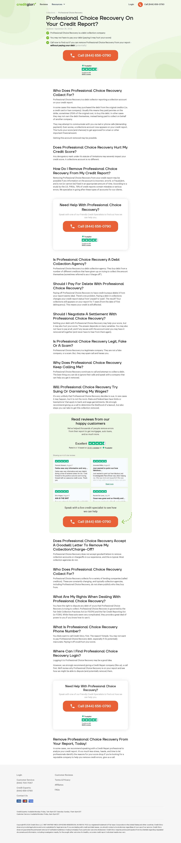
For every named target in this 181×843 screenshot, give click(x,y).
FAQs (57, 790)
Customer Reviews (64, 775)
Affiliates (59, 785)
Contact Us (22, 796)
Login (19, 775)
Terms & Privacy (62, 780)
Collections (50, 13)
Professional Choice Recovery (70, 13)
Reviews (44, 4)
